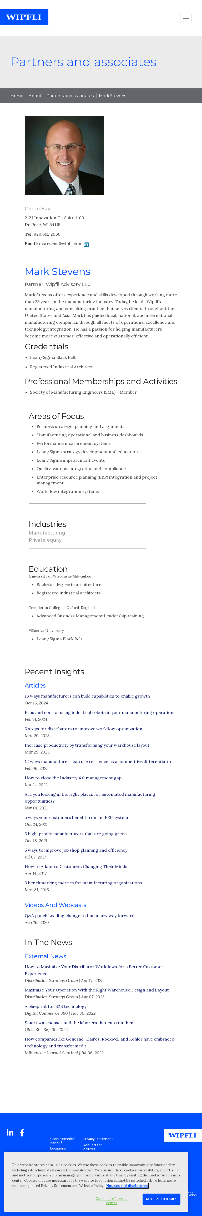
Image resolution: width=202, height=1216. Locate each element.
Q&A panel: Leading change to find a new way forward (79, 915)
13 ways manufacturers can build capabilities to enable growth (87, 696)
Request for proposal (92, 1146)
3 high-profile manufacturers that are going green (76, 833)
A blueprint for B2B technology (56, 1006)
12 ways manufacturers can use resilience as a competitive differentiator (98, 761)
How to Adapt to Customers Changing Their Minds (76, 866)
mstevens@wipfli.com (61, 243)
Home (17, 95)
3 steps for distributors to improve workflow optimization (83, 728)
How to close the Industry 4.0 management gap (73, 777)
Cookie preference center (111, 1200)
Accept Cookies (161, 1199)
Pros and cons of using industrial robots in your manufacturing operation (99, 712)
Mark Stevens (112, 95)
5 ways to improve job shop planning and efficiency (76, 850)
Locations (58, 1148)
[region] (96, 1182)
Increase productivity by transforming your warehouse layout (87, 745)
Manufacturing (47, 533)
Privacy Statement (98, 1139)
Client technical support (62, 1140)
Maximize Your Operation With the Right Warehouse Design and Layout (97, 990)
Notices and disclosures (127, 1186)
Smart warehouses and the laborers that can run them (80, 1022)
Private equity (45, 540)
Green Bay (37, 209)
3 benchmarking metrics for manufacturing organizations (83, 882)
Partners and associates (70, 95)
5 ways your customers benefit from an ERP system (76, 817)
